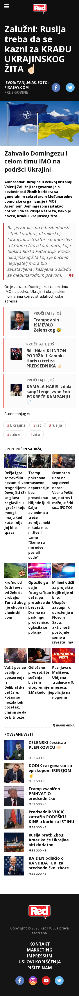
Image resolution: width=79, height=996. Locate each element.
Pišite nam (39, 968)
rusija (55, 425)
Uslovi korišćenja (39, 962)
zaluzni (15, 434)
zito (35, 434)
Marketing (39, 950)
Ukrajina (16, 425)
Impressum (39, 956)
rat (37, 425)
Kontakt (39, 944)
